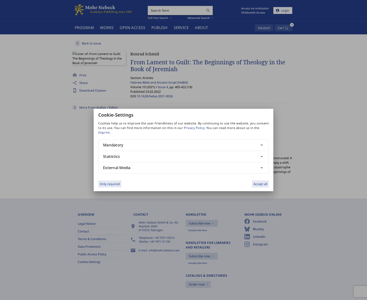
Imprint (104, 132)
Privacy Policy (194, 128)
